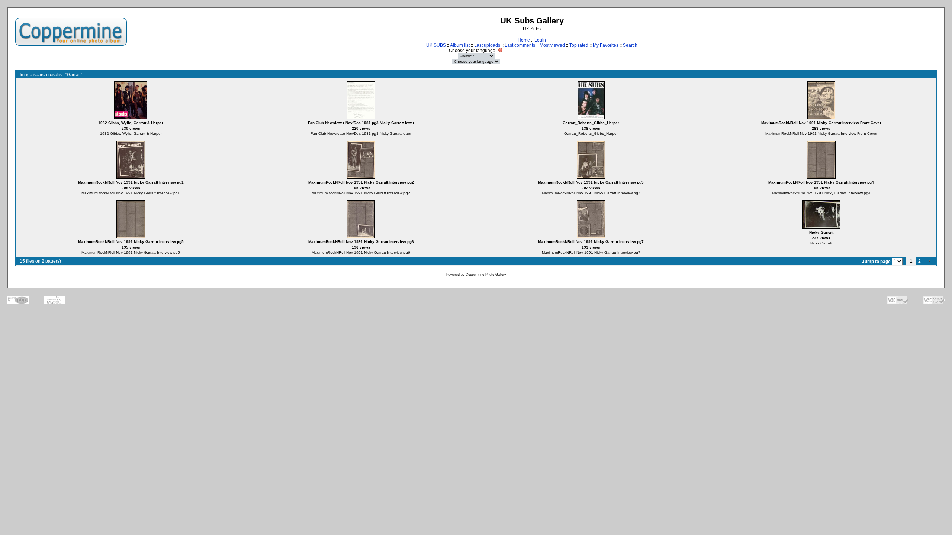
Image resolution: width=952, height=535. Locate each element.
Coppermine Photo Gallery (486, 274)
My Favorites (605, 45)
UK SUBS (436, 45)
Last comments (520, 45)
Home (524, 40)
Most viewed (552, 45)
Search (630, 45)
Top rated (578, 45)
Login (540, 40)
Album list (460, 45)
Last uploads (487, 45)
